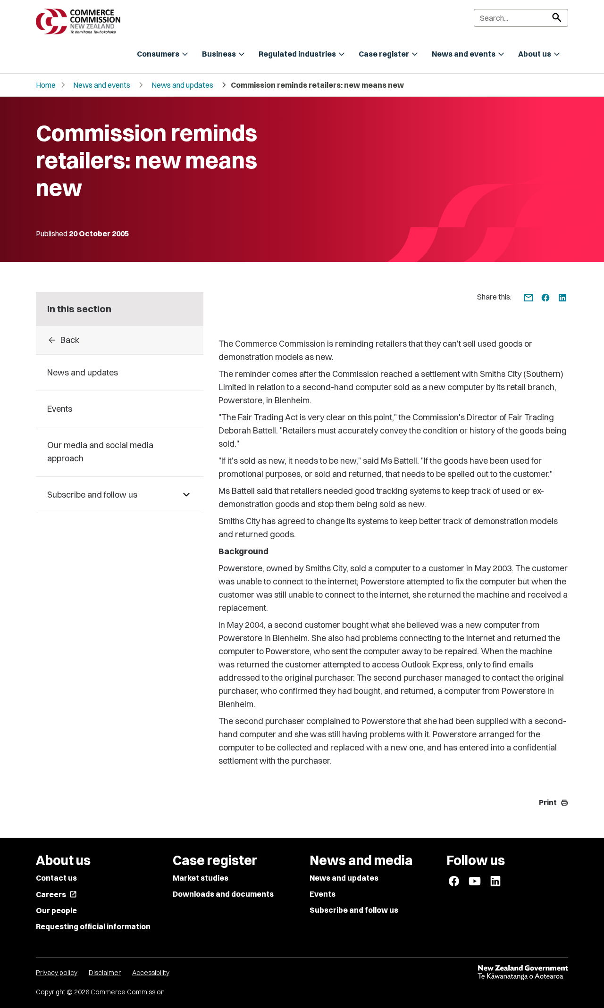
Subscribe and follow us (354, 910)
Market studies (200, 878)
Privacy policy (56, 972)
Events (323, 894)
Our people (56, 910)
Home (46, 85)
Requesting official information (93, 926)
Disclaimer (105, 972)
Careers (56, 894)
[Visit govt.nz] (523, 972)
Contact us (56, 878)
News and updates (182, 85)
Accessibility (150, 972)
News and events (101, 85)
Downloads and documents (223, 894)
